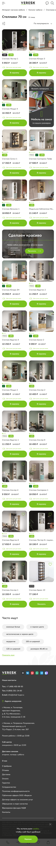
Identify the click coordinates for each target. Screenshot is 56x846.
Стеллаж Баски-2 (36, 340)
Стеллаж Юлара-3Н (10, 290)
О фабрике (7, 766)
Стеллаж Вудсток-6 (10, 540)
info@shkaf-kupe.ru (16, 695)
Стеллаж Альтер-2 (37, 390)
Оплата (5, 778)
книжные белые (13, 627)
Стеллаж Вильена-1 (10, 209)
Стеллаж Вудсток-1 (10, 440)
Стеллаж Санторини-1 (38, 490)
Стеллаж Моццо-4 (10, 109)
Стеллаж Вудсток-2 (37, 290)
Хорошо (28, 839)
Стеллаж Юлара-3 (37, 58)
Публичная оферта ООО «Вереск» (17, 795)
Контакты (6, 812)
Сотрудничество (9, 787)
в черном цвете (37, 627)
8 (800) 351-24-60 (14, 690)
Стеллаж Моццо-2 (10, 390)
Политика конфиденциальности (16, 791)
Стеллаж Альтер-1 (10, 590)
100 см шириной (33, 641)
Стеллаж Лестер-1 (10, 58)
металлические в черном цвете (19, 634)
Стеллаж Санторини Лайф (40, 159)
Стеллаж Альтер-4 (10, 490)
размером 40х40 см (39, 649)
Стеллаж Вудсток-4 (10, 340)
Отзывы (5, 770)
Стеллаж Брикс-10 (37, 590)
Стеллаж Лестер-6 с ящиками (42, 540)
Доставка (6, 774)
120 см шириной (13, 649)
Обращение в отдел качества (15, 804)
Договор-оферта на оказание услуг (17, 799)
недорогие (10, 641)
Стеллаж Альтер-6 (37, 440)
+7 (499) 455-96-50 (15, 686)
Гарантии (6, 783)
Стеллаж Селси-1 (9, 159)
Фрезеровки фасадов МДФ (14, 808)
